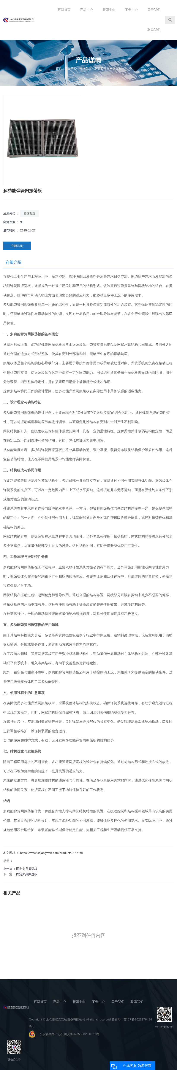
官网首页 (64, 9)
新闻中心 (109, 9)
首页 (59, 68)
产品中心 (86, 9)
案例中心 (131, 9)
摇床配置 (85, 68)
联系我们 (153, 29)
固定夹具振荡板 (26, 868)
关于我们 (153, 9)
